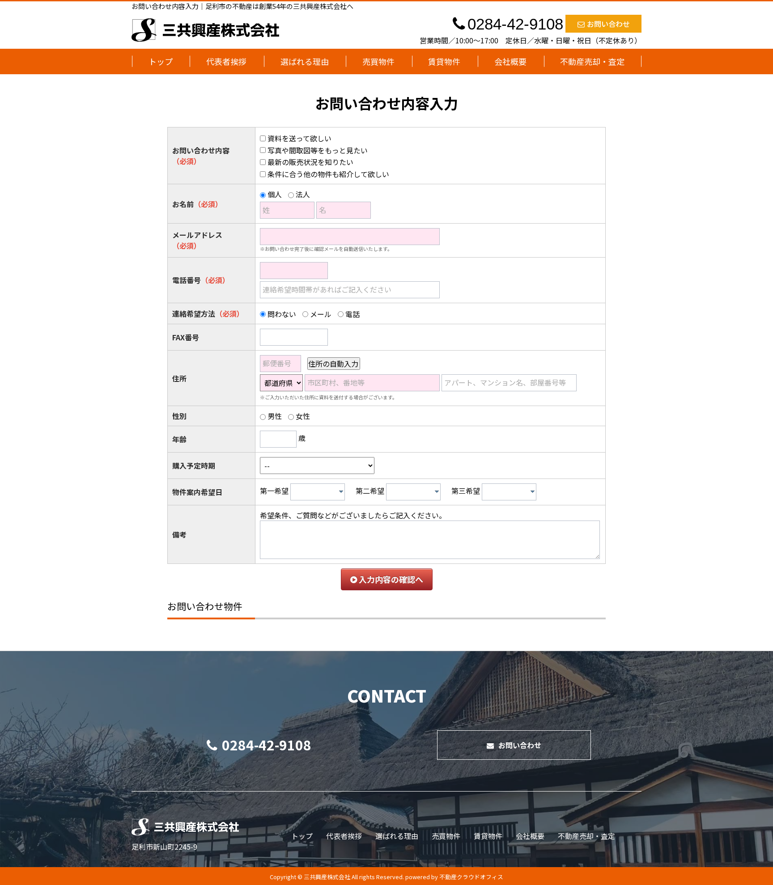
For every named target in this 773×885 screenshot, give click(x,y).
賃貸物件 (444, 61)
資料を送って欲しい (299, 138)
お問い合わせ (608, 23)
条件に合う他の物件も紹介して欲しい (328, 174)
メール (320, 314)
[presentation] (341, 491)
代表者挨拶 (226, 61)
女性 (303, 416)
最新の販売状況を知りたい (310, 162)
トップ (161, 61)
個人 (275, 194)
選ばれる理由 (304, 61)
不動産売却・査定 (592, 61)
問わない (282, 314)
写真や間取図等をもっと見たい (318, 150)
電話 (352, 314)
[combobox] (317, 491)
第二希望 (370, 490)
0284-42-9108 (266, 744)
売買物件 (378, 61)
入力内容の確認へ (390, 579)
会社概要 (510, 61)
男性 (275, 416)
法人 (303, 194)
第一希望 (274, 490)
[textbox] (320, 492)
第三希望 (465, 490)
